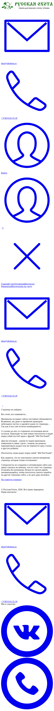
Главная (5, 284)
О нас (11, 284)
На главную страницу (11, 479)
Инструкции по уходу (21, 286)
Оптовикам (19, 284)
